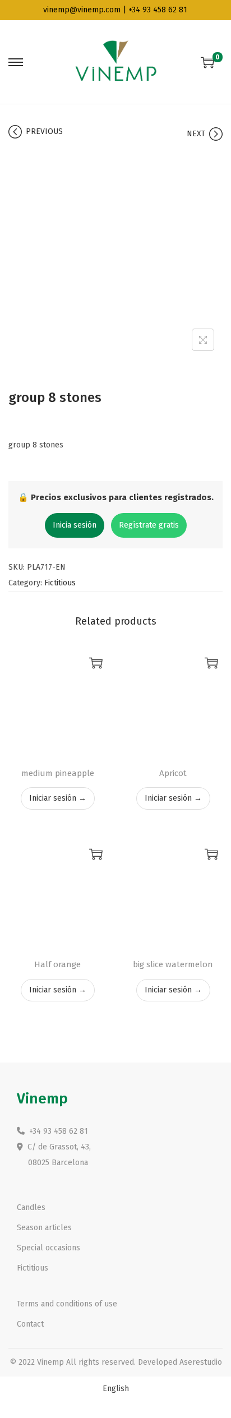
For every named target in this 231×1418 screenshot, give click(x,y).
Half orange (57, 964)
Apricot (173, 773)
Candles (31, 1207)
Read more (96, 663)
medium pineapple (57, 773)
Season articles (44, 1227)
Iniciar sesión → (57, 798)
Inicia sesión (74, 525)
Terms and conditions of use (67, 1304)
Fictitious (60, 583)
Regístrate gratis (149, 525)
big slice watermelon (173, 964)
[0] (207, 62)
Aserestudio (200, 1362)
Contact (30, 1324)
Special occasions (48, 1248)
